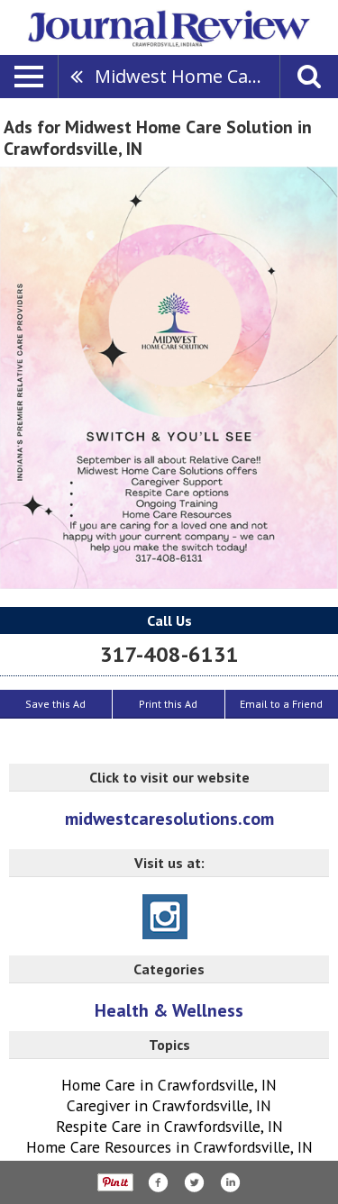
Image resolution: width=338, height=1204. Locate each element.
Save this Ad (55, 704)
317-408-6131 (169, 654)
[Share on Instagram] (230, 1182)
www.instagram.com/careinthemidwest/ (164, 916)
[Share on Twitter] (194, 1182)
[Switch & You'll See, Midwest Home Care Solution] (169, 378)
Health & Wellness (169, 1010)
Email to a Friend (281, 704)
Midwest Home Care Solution (187, 76)
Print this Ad (168, 704)
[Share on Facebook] (157, 1182)
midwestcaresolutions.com (169, 819)
